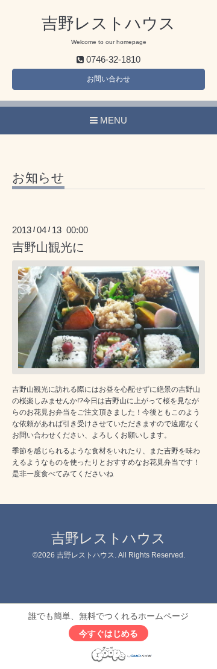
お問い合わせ (108, 79)
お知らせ (38, 177)
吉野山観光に (48, 247)
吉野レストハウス (108, 23)
